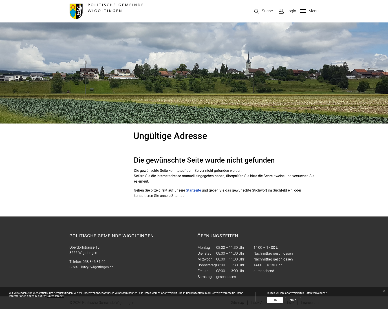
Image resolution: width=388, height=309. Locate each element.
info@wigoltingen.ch (97, 267)
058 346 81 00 (94, 262)
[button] (263, 11)
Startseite (193, 190)
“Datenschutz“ (55, 296)
